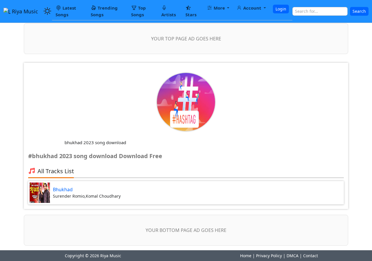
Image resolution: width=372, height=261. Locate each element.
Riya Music (24, 11)
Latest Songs (66, 11)
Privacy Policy (269, 255)
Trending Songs (104, 11)
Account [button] (252, 8)
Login (281, 9)
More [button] (219, 8)
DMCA (292, 255)
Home (245, 255)
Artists (168, 14)
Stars (190, 14)
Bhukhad (63, 189)
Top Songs (138, 11)
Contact (310, 255)
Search (359, 11)
